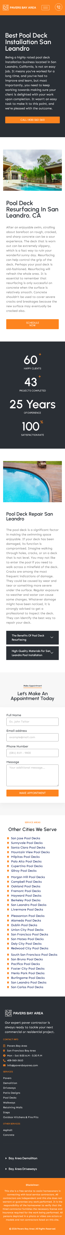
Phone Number (17, 746)
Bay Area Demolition (23, 1158)
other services (11, 1124)
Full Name (13, 715)
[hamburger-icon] (45, 7)
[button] (32, 637)
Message (12, 762)
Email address (16, 731)
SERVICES (8, 1072)
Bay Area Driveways (23, 1169)
